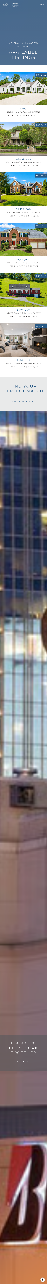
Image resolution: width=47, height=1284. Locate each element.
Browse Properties (23, 401)
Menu (42, 5)
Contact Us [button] (23, 1061)
